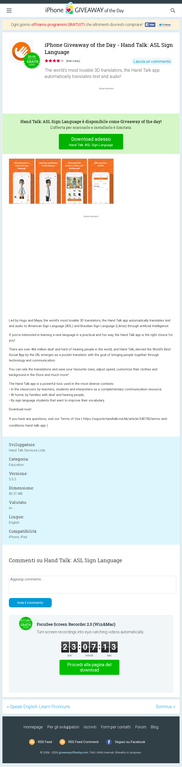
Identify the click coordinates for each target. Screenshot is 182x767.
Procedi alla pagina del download (89, 667)
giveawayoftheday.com (73, 752)
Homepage (33, 727)
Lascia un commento (152, 61)
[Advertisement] (109, 101)
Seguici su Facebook (130, 742)
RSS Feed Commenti (83, 742)
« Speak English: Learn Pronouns (38, 706)
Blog (154, 727)
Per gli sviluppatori (63, 727)
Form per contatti (116, 727)
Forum (140, 727)
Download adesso (91, 141)
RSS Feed (45, 742)
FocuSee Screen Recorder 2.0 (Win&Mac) (76, 624)
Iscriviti (90, 727)
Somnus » (165, 706)
